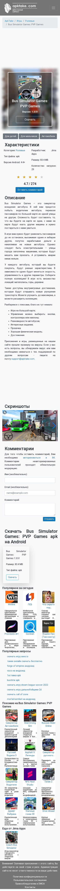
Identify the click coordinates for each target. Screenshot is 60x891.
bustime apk (13, 680)
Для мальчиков (29, 136)
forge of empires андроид (20, 666)
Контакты (30, 887)
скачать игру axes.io (17, 656)
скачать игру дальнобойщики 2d (24, 689)
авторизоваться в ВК (39, 457)
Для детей (10, 136)
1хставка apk (14, 675)
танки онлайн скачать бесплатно (24, 661)
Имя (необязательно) (16, 474)
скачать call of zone (17, 694)
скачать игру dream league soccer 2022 (27, 685)
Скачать (30, 119)
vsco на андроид (16, 670)
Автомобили (48, 136)
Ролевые (20, 150)
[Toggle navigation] (53, 8)
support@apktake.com (22, 359)
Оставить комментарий (30, 190)
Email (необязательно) (16, 487)
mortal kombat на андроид (21, 699)
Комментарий (12, 500)
